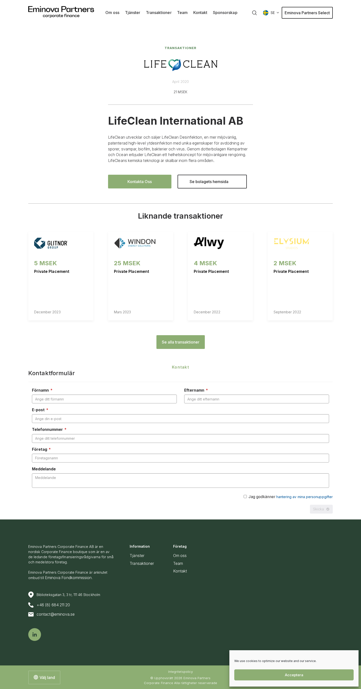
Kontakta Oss (139, 181)
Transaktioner (180, 48)
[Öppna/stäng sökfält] (254, 12)
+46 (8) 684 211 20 (53, 605)
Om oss (180, 555)
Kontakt (180, 571)
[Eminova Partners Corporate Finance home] (61, 12)
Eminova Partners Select (307, 12)
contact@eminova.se (56, 614)
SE (273, 13)
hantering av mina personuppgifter (304, 497)
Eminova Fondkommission (68, 577)
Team (178, 563)
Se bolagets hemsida (209, 181)
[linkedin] (34, 634)
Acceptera (294, 675)
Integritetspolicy (180, 672)
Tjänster (137, 555)
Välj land (47, 677)
